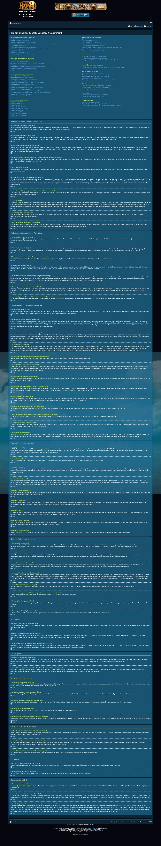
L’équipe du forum (116, 821)
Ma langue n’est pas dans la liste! (19, 65)
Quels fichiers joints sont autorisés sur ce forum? (95, 94)
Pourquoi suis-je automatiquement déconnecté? (23, 42)
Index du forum (16, 23)
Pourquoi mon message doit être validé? (21, 94)
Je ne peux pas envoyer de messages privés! (94, 56)
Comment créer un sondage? (18, 80)
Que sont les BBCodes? (17, 101)
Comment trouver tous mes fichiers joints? (93, 96)
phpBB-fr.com (99, 830)
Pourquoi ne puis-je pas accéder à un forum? (22, 86)
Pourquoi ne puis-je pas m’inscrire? (20, 52)
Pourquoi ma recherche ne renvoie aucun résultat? (95, 74)
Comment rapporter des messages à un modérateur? (25, 91)
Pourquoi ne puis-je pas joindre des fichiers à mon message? (27, 87)
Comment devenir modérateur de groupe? (93, 45)
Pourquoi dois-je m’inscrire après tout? (21, 40)
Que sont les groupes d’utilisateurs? (91, 42)
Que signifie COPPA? (16, 50)
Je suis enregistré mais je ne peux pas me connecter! (25, 47)
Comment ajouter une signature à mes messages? (24, 79)
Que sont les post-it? (16, 112)
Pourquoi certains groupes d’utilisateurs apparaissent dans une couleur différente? (104, 47)
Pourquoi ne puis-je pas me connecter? (21, 39)
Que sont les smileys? (16, 105)
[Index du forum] (80, 19)
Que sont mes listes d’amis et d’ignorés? (92, 65)
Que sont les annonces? (17, 110)
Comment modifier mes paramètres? (20, 59)
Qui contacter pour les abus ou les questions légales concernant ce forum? (102, 105)
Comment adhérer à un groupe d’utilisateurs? (94, 44)
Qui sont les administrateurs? (89, 39)
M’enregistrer (139, 26)
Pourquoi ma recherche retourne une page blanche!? (96, 76)
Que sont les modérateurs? (89, 40)
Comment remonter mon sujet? (19, 96)
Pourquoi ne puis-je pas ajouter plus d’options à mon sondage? (27, 82)
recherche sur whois (121, 806)
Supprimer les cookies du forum (130, 821)
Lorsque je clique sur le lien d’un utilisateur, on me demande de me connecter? (33, 70)
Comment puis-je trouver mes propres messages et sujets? (98, 79)
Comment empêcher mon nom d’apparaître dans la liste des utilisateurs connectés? (33, 44)
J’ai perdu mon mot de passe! (18, 45)
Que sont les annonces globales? (19, 108)
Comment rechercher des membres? (92, 78)
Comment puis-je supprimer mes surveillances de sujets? (97, 89)
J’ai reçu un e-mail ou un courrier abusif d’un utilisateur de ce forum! (100, 59)
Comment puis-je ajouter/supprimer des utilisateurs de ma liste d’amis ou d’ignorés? (104, 67)
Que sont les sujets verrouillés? (19, 113)
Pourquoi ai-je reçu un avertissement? (21, 89)
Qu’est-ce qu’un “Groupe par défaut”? (92, 49)
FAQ (132, 26)
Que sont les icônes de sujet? (18, 115)
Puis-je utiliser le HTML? (17, 103)
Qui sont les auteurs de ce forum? (91, 102)
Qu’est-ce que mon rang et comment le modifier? (23, 68)
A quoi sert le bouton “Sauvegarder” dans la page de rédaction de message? (31, 92)
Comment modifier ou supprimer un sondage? (23, 84)
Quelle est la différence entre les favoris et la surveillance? (97, 85)
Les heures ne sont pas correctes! (20, 61)
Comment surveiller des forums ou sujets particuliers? (96, 87)
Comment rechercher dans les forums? (92, 73)
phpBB (75, 824)
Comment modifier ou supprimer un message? (23, 77)
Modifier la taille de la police (150, 23)
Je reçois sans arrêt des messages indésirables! (95, 58)
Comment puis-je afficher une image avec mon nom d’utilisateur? (28, 66)
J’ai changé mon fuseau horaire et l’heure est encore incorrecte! (27, 63)
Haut (13, 131)
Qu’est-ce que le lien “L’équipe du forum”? (93, 50)
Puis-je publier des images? (18, 106)
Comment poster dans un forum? (19, 75)
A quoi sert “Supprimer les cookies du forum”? (23, 54)
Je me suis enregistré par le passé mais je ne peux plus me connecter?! (30, 49)
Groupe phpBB (69, 786)
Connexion (149, 26)
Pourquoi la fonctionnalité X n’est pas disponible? (95, 104)
